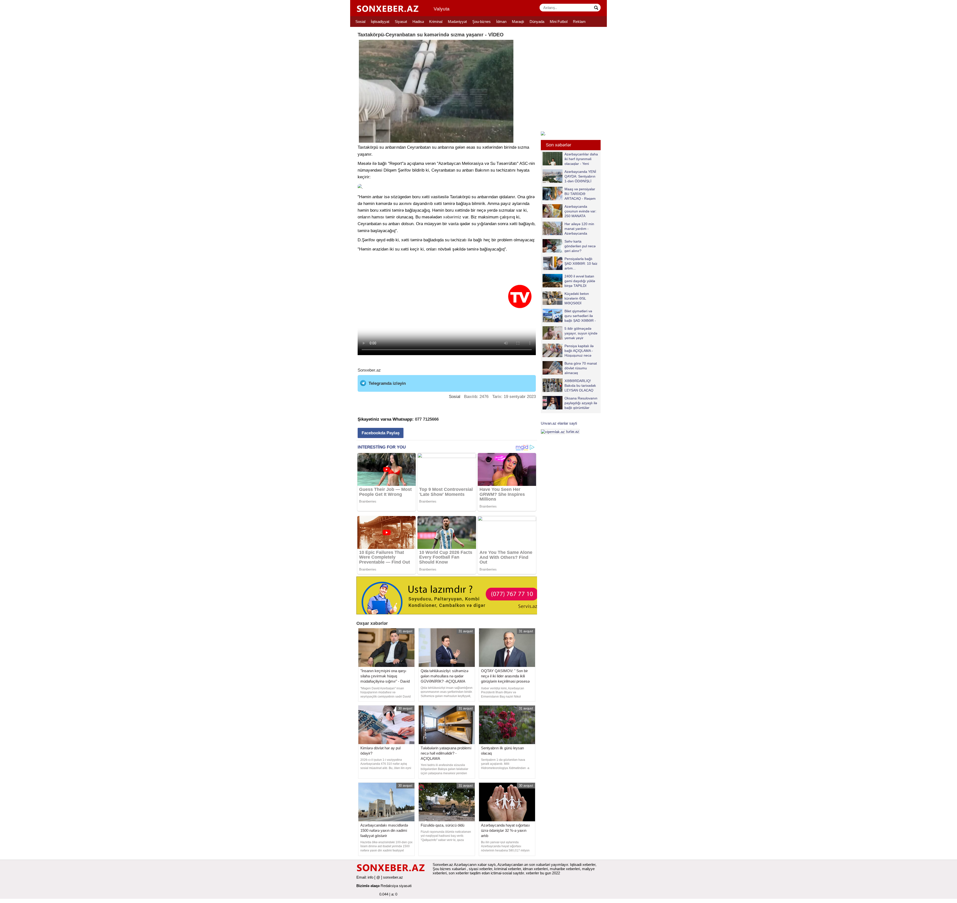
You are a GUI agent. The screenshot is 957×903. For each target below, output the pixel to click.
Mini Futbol (558, 21)
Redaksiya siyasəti (396, 886)
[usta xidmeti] (449, 595)
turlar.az (572, 431)
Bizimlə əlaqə (368, 886)
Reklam (579, 21)
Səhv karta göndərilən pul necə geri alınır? (580, 246)
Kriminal (435, 21)
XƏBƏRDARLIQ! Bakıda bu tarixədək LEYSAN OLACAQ (580, 385)
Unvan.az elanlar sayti (559, 423)
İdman (501, 21)
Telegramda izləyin (387, 383)
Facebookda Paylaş (380, 433)
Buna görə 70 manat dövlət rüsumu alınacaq (580, 368)
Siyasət (401, 21)
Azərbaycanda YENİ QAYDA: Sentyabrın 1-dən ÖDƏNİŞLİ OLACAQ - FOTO (580, 176)
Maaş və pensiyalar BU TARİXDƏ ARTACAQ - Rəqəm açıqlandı (580, 193)
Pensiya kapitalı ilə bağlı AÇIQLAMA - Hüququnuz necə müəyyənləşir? (579, 350)
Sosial (360, 21)
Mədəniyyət (457, 21)
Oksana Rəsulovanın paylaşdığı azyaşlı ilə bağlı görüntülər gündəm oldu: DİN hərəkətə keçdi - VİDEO (570, 402)
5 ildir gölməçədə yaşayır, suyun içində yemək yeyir (580, 333)
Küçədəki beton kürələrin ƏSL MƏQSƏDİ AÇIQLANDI (576, 298)
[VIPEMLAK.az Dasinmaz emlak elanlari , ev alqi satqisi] (553, 431)
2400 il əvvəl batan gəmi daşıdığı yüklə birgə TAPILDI (579, 280)
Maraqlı (518, 21)
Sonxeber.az (369, 370)
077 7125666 (427, 419)
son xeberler (459, 873)
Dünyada (537, 21)
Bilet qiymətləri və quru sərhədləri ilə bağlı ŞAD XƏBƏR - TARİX (580, 315)
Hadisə (418, 21)
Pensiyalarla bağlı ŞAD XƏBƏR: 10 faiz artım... (580, 263)
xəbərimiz (452, 217)
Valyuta (442, 8)
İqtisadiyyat (380, 21)
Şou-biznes (481, 21)
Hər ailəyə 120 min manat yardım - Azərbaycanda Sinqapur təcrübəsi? (580, 228)
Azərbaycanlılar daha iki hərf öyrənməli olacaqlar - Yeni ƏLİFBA (581, 158)
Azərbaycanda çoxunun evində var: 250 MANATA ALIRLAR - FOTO (580, 211)
